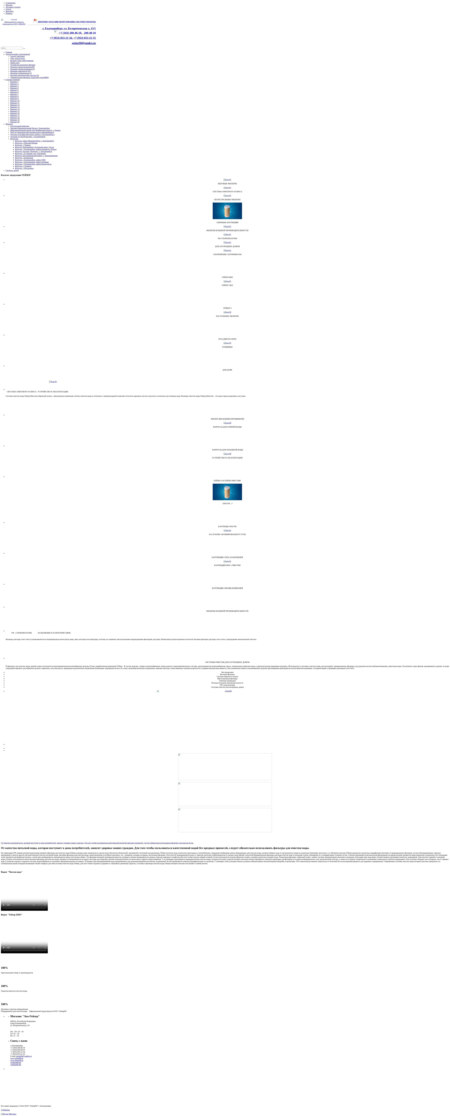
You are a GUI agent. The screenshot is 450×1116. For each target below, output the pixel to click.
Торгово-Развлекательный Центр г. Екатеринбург (30, 128)
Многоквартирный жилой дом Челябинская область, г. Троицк (35, 130)
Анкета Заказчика (17, 56)
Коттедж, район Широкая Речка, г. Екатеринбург (34, 141)
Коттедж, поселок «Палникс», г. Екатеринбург (33, 151)
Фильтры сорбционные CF (21, 73)
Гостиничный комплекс (19, 126)
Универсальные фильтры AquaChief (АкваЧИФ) (29, 78)
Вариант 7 (14, 94)
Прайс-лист (15, 63)
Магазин (9, 5)
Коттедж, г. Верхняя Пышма (26, 143)
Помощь (9, 13)
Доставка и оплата (13, 7)
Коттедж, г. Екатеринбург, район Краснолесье (33, 164)
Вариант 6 (14, 92)
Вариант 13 (14, 107)
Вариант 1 (14, 82)
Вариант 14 (14, 109)
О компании (10, 3)
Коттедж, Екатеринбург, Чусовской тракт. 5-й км (34, 147)
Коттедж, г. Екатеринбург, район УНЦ (30, 160)
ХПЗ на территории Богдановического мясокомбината (32, 132)
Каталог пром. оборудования (21, 61)
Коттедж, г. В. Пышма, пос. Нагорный (30, 154)
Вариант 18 (14, 118)
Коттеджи (14, 139)
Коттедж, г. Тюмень (23, 145)
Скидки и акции (12, 170)
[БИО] (227, 705)
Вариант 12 (14, 105)
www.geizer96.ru (16, 1060)
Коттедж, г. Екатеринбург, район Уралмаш (32, 162)
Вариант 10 (14, 101)
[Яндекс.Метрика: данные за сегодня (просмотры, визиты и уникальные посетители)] (8, 1114)
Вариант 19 (14, 120)
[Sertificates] (227, 250)
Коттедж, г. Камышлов (24, 158)
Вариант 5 (14, 90)
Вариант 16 (14, 113)
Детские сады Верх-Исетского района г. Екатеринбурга (32, 135)
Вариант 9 (14, 99)
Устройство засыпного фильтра (22, 65)
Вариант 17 (14, 116)
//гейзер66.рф (15, 1063)
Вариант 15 (14, 111)
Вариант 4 (14, 88)
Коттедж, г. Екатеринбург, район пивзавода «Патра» (36, 149)
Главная (9, 52)
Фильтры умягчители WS (20, 71)
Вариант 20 (14, 122)
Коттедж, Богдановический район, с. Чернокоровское (36, 156)
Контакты (9, 11)
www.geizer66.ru (16, 1058)
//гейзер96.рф (15, 1065)
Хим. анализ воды (17, 59)
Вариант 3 (14, 86)
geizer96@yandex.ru (84, 42)
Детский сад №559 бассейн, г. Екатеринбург (28, 137)
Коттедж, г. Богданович (24, 168)
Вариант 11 (14, 103)
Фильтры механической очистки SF (24, 75)
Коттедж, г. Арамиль (23, 166)
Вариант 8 (14, 97)
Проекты (9, 124)
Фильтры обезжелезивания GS (22, 69)
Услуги (8, 9)
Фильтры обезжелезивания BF (22, 67)
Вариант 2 (14, 84)
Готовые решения (13, 80)
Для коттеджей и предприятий (18, 54)
